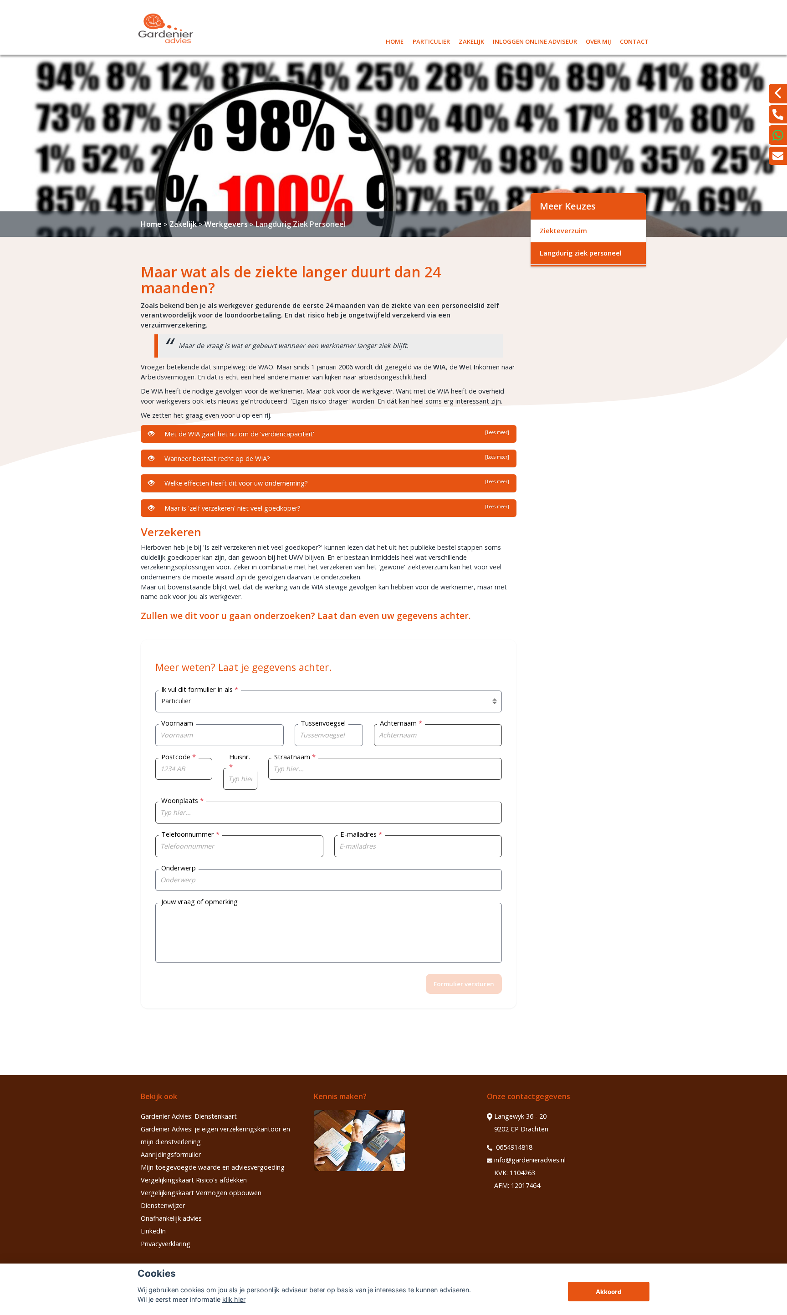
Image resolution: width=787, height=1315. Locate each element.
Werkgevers (226, 224)
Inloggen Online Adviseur (535, 40)
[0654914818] (778, 114)
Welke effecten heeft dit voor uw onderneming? (335, 482)
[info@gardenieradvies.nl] (778, 156)
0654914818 (513, 1147)
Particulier (431, 40)
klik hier (233, 1299)
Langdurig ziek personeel (581, 253)
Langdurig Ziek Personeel (301, 224)
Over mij (598, 40)
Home (395, 40)
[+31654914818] (778, 135)
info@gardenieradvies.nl (530, 1160)
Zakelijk (471, 40)
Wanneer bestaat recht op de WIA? (335, 458)
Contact (634, 40)
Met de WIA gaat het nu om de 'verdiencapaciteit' (335, 433)
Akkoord (609, 1291)
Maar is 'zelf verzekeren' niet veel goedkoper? (335, 507)
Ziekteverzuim (563, 230)
